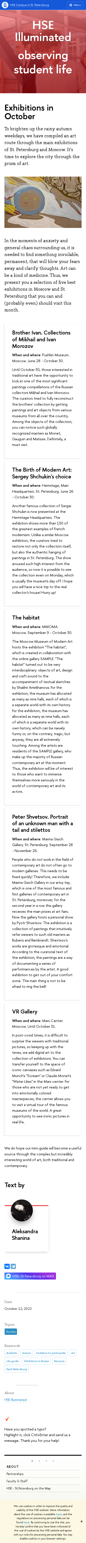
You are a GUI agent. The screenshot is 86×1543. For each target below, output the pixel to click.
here (59, 1514)
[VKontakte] (7, 1266)
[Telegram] (13, 1266)
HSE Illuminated (43, 31)
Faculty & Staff (17, 1481)
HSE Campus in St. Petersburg (29, 5)
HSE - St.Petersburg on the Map (29, 1488)
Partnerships (15, 1474)
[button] (32, 1461)
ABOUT (13, 1466)
